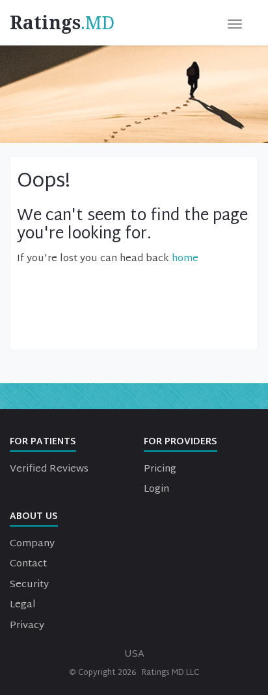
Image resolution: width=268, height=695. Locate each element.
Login (156, 489)
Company (32, 544)
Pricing (160, 469)
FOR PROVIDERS (180, 442)
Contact (28, 564)
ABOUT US (34, 517)
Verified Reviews (49, 469)
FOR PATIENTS (43, 442)
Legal (23, 605)
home (185, 259)
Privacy (27, 626)
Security (29, 585)
